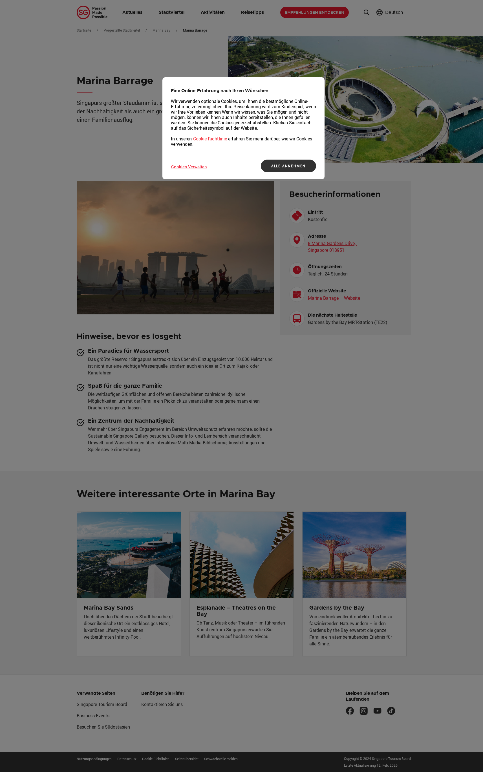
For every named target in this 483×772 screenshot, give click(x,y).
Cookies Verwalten (189, 166)
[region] (243, 128)
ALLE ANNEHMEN (288, 166)
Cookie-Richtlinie (210, 139)
